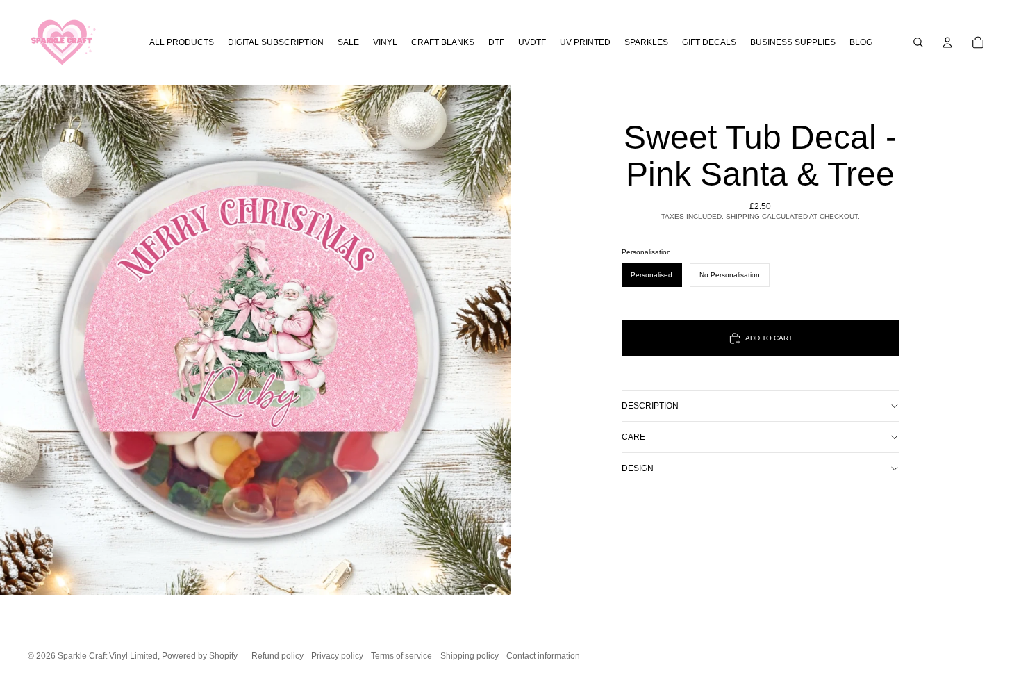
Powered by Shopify (200, 656)
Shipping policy (469, 656)
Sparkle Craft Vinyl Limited (108, 656)
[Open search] (918, 42)
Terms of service (401, 656)
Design (638, 468)
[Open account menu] (947, 42)
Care (633, 437)
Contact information (543, 656)
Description (650, 406)
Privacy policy (337, 656)
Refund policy (277, 656)
